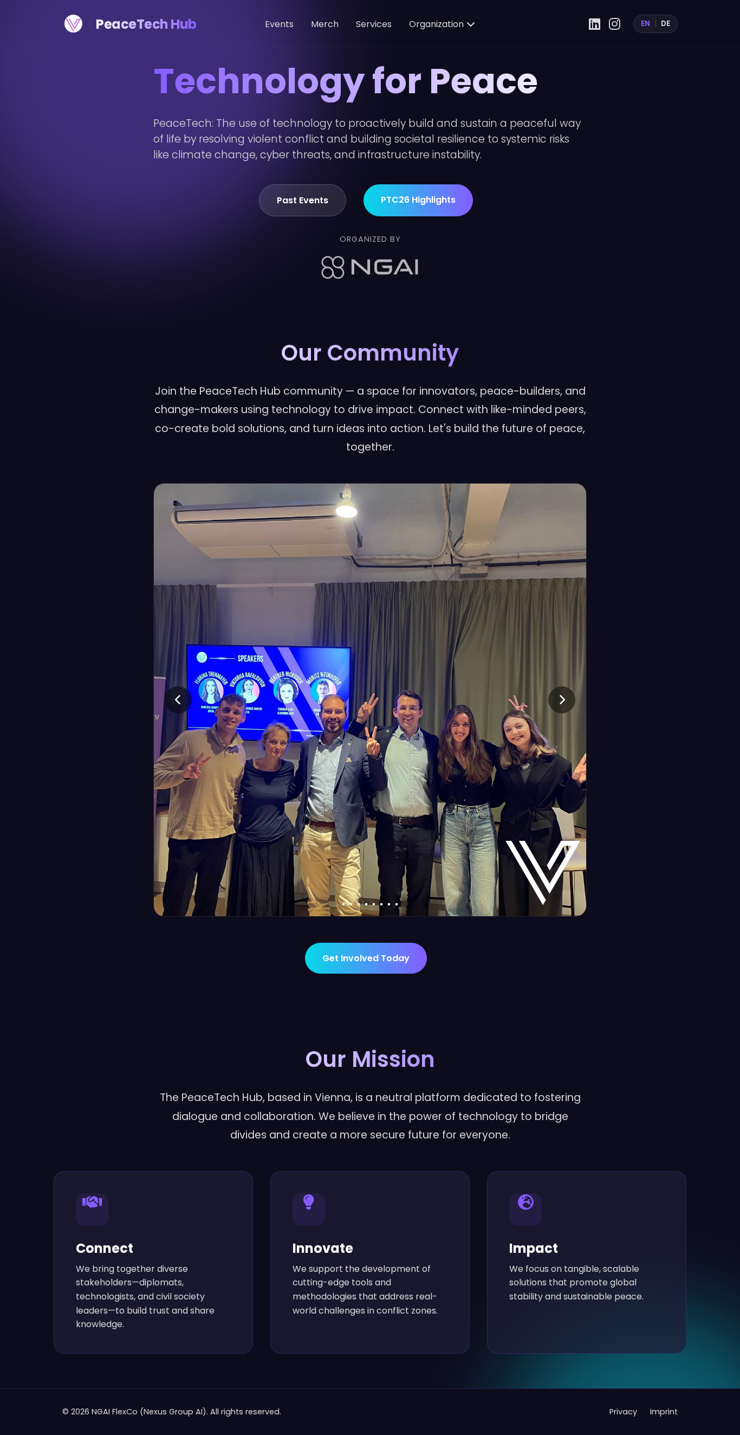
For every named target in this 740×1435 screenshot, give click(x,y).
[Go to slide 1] (343, 904)
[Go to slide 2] (351, 904)
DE (665, 23)
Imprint (664, 1411)
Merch (325, 24)
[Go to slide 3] (359, 904)
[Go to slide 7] (389, 904)
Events (279, 24)
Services (374, 24)
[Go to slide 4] (366, 904)
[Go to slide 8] (396, 904)
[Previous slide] (178, 699)
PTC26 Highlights (418, 200)
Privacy (623, 1411)
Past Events (302, 200)
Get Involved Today (366, 958)
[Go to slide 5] (374, 904)
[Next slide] (561, 699)
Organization (436, 24)
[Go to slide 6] (381, 904)
